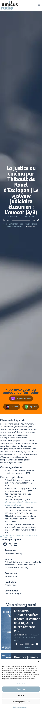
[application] (21, 220)
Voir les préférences (21, 702)
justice (34, 536)
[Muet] (38, 220)
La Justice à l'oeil (14, 216)
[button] (38, 662)
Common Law (19, 536)
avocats (5, 536)
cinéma (11, 536)
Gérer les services (20, 683)
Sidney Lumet (7, 537)
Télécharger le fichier (13, 224)
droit (26, 536)
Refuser (21, 695)
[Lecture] (4, 220)
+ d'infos (27, 648)
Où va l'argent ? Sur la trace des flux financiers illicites (26, 637)
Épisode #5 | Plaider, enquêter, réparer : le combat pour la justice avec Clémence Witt (27, 621)
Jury (30, 536)
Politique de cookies (19, 707)
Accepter (21, 689)
